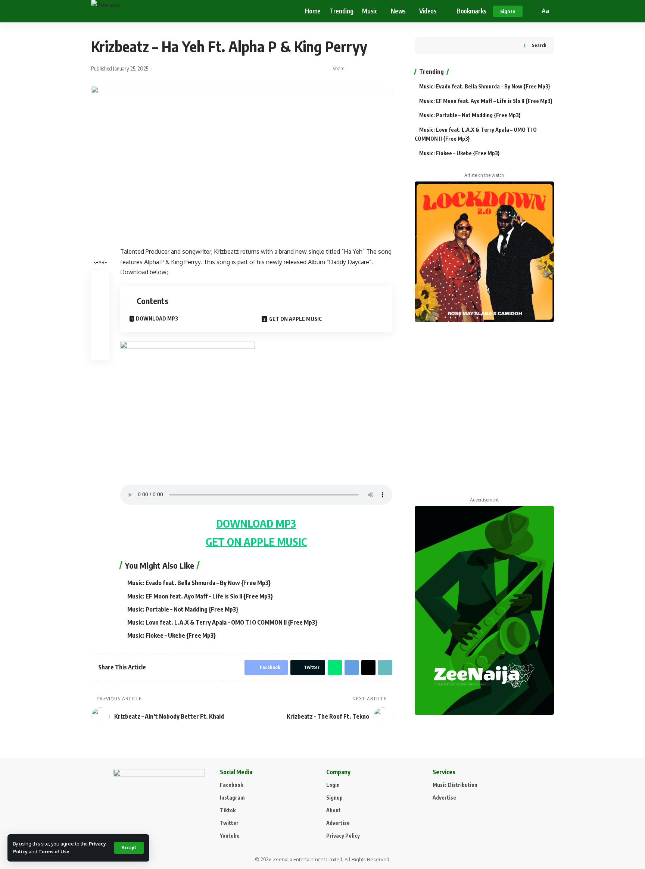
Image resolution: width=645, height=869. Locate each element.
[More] (387, 69)
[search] (533, 11)
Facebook (231, 785)
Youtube (230, 835)
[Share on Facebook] (352, 69)
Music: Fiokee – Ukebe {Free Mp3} (171, 635)
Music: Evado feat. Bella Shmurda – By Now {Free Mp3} (199, 583)
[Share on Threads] (368, 667)
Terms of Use (53, 851)
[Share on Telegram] (352, 667)
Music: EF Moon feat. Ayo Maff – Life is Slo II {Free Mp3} (200, 596)
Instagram (232, 797)
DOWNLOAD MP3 (157, 318)
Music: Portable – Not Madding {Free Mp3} (182, 609)
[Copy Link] (375, 69)
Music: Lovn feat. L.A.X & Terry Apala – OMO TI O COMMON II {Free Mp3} (222, 622)
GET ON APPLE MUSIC (295, 319)
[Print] (100, 333)
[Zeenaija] (130, 11)
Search (539, 45)
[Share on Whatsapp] (335, 667)
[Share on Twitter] (364, 69)
